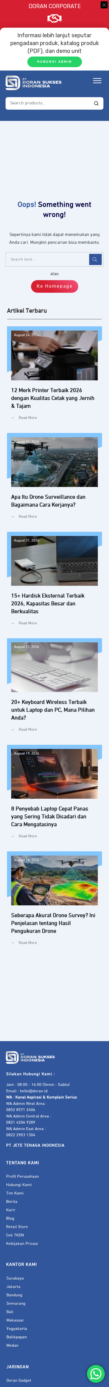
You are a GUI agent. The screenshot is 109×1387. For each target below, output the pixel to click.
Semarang (15, 1303)
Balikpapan (16, 1337)
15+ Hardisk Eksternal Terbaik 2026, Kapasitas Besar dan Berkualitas (54, 583)
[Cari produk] (96, 103)
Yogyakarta (16, 1329)
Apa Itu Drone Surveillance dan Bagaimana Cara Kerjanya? (54, 480)
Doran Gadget (18, 1380)
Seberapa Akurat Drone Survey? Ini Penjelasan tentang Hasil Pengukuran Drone (54, 902)
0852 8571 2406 (20, 1110)
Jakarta (13, 1287)
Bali (9, 1312)
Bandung (14, 1295)
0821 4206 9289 (20, 1122)
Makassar (15, 1320)
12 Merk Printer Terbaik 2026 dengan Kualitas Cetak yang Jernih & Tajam (54, 377)
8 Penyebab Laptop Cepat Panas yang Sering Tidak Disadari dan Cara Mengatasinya (54, 796)
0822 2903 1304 (20, 1135)
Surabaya (15, 1278)
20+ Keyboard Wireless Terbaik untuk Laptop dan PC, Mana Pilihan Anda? (54, 689)
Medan (12, 1345)
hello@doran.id (34, 1091)
